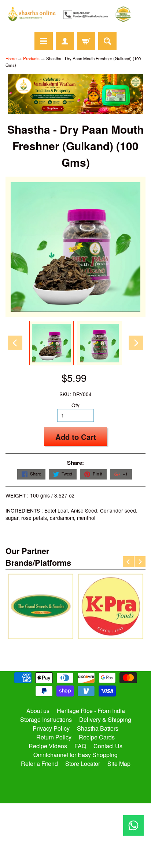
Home (10, 58)
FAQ (80, 746)
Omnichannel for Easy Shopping (75, 754)
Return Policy (53, 737)
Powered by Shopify (75, 828)
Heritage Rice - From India (91, 710)
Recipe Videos (48, 746)
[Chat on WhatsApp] (133, 825)
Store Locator (82, 763)
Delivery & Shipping (105, 719)
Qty (75, 405)
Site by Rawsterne (75, 822)
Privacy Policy (51, 728)
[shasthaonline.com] (75, 14)
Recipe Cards (97, 737)
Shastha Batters (97, 728)
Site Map (118, 763)
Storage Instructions (46, 719)
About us (37, 710)
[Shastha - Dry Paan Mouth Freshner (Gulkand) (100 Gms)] (51, 343)
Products (31, 58)
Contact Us (107, 746)
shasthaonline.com (72, 816)
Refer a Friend (39, 763)
